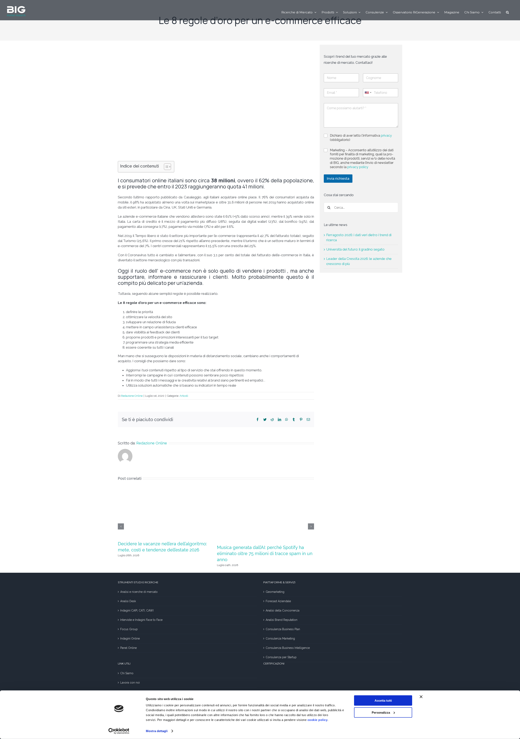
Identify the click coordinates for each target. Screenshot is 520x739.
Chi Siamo (126, 673)
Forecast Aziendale (278, 601)
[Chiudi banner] (421, 696)
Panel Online (128, 647)
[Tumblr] (293, 419)
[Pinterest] (301, 419)
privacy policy (357, 167)
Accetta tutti (383, 700)
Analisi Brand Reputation (281, 619)
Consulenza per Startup (281, 657)
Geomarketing (275, 591)
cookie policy (318, 720)
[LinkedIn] (279, 419)
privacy (386, 135)
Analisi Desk (128, 601)
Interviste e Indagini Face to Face (141, 619)
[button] (507, 12)
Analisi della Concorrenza (282, 610)
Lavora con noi (130, 682)
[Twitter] (264, 419)
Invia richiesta (338, 178)
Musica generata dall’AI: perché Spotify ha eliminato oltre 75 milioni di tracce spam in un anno (264, 553)
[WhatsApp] (286, 419)
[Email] (308, 419)
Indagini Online (130, 638)
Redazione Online (132, 395)
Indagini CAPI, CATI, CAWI (137, 610)
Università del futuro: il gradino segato (355, 249)
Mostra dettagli (157, 731)
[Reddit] (272, 419)
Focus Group (129, 629)
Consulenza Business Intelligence (288, 647)
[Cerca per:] (361, 207)
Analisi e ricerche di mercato (139, 591)
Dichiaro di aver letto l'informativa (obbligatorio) (361, 138)
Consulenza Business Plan (283, 629)
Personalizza (381, 712)
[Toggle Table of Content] (165, 166)
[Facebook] (257, 419)
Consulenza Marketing (280, 638)
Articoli (184, 395)
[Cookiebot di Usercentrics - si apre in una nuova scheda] (119, 731)
